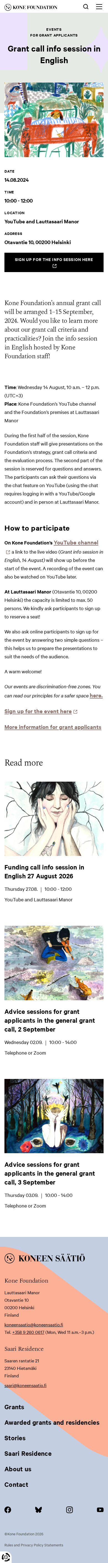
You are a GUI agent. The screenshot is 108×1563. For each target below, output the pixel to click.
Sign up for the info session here (59, 264)
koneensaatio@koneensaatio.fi (33, 1324)
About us (17, 1469)
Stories (14, 1438)
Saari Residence (28, 1453)
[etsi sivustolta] (85, 6)
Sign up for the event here (39, 711)
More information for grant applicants (52, 726)
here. (96, 695)
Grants (14, 1407)
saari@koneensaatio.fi (25, 1385)
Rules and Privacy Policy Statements (33, 1544)
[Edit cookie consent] (6, 1557)
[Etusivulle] (37, 8)
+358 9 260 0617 (28, 1332)
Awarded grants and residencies (51, 1422)
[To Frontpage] (54, 1259)
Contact (16, 1484)
